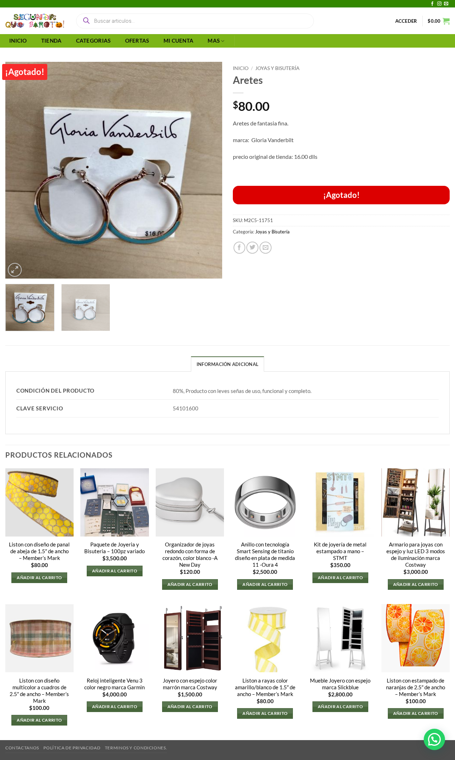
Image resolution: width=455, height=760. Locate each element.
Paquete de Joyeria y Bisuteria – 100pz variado (114, 547)
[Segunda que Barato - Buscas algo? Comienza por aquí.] (34, 21)
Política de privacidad (71, 747)
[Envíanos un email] (446, 3)
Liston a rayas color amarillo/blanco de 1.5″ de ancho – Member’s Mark (265, 687)
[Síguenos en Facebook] (432, 3)
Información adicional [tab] (227, 364)
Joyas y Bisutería (277, 68)
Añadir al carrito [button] (39, 577)
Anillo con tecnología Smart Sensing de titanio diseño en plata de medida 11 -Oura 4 (265, 554)
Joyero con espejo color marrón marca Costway (190, 684)
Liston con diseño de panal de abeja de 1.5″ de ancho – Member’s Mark (39, 551)
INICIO (18, 41)
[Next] (209, 170)
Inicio (240, 68)
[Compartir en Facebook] (240, 248)
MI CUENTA (179, 41)
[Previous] (18, 170)
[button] (406, 21)
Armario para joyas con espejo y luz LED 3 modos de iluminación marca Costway (415, 554)
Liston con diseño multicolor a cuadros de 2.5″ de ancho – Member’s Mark (39, 691)
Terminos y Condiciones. (136, 747)
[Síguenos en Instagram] (439, 3)
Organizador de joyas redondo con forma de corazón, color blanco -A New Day (190, 554)
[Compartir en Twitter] (252, 248)
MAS (214, 41)
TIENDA (51, 41)
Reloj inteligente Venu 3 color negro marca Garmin (114, 684)
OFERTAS (137, 41)
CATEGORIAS (93, 41)
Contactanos (22, 747)
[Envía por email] (265, 248)
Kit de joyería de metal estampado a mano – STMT (340, 551)
